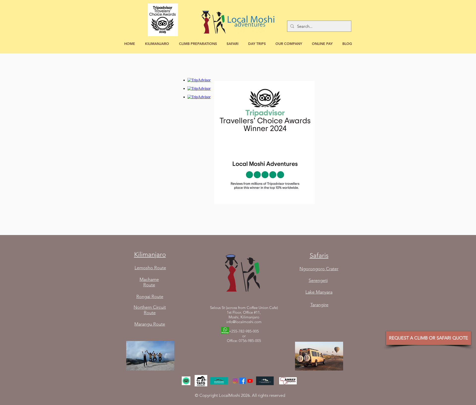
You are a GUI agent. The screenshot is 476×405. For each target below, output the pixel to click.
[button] (157, 44)
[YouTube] (250, 381)
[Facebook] (242, 381)
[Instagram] (235, 381)
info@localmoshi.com (244, 321)
